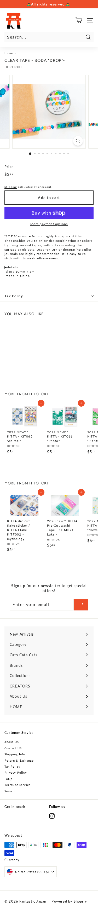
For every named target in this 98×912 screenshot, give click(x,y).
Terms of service (17, 785)
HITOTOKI (13, 67)
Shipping (10, 186)
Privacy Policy (15, 772)
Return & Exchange (19, 760)
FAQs (8, 778)
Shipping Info (14, 754)
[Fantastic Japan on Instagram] (52, 816)
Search (9, 791)
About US (11, 742)
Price (9, 167)
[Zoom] (78, 141)
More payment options (49, 224)
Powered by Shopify (69, 901)
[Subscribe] (81, 604)
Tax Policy (13, 296)
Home (8, 52)
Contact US (13, 748)
